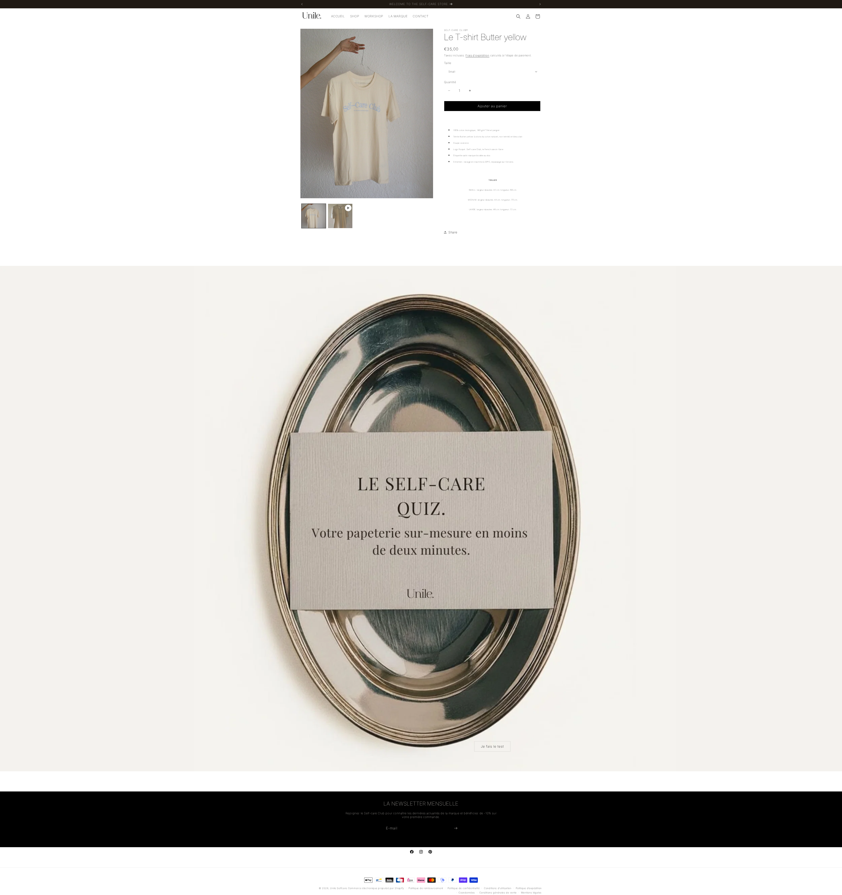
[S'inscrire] (455, 828)
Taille (447, 63)
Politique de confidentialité (464, 888)
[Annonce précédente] (302, 4)
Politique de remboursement (426, 888)
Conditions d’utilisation (497, 888)
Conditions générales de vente (498, 892)
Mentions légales (531, 892)
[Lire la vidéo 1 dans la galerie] (340, 216)
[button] (518, 16)
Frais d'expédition (477, 55)
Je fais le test (492, 746)
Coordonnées (466, 892)
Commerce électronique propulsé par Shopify (376, 888)
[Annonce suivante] (540, 4)
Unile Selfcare (338, 888)
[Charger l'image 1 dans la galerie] (313, 216)
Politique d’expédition (529, 888)
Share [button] (452, 232)
